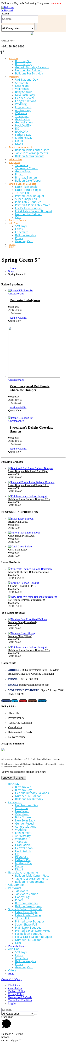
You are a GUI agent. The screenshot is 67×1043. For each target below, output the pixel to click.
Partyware (14, 162)
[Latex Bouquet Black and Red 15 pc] (37, 468)
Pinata (19, 174)
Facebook (6, 701)
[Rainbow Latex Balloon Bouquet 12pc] (37, 496)
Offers (12, 970)
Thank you (22, 116)
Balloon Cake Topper (28, 906)
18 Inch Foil (22, 193)
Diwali (19, 869)
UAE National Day (26, 79)
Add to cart (16, 313)
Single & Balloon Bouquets (22, 183)
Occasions (14, 76)
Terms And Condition (20, 722)
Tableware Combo (26, 168)
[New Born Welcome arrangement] (37, 596)
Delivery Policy (16, 736)
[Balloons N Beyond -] (8, 10)
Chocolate (21, 232)
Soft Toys (21, 226)
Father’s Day (23, 135)
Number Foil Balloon (28, 70)
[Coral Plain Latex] (37, 546)
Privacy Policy (16, 717)
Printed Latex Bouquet (29, 196)
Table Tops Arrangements (31, 153)
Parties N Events (17, 946)
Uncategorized (16, 293)
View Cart (7, 778)
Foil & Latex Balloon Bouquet (33, 211)
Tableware (21, 165)
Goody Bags (23, 171)
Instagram (32, 701)
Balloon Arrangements (29, 156)
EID (17, 128)
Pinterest (23, 701)
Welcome (21, 113)
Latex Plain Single (26, 187)
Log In (12, 1003)
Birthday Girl (23, 61)
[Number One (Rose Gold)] (37, 619)
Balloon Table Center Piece (32, 150)
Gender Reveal (24, 98)
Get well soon (24, 122)
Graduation (22, 119)
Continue (20, 778)
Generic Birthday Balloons (32, 67)
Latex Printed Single (28, 190)
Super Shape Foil (26, 199)
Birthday (13, 58)
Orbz (18, 943)
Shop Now (56, 3)
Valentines (22, 89)
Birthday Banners (26, 177)
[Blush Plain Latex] (37, 518)
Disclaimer (14, 985)
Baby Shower (23, 92)
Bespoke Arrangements (21, 147)
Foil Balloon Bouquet (28, 208)
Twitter (15, 701)
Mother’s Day (23, 138)
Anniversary (23, 110)
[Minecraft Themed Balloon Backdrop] (37, 569)
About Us (13, 713)
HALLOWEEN (23, 125)
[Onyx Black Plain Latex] (37, 532)
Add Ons (13, 223)
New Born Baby (25, 95)
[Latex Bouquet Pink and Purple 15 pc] (37, 482)
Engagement (23, 107)
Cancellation (15, 727)
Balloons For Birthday (29, 73)
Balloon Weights (25, 235)
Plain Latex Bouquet (28, 202)
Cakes (19, 229)
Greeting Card (24, 241)
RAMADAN (22, 131)
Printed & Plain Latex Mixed (33, 205)
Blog (11, 246)
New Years (22, 86)
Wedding (21, 104)
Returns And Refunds (20, 732)
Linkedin (42, 701)
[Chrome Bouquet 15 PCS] (37, 582)
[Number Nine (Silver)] (37, 633)
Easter (19, 141)
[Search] (36, 26)
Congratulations (25, 101)
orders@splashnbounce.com (34, 684)
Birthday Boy (23, 64)
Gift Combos (16, 885)
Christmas (21, 82)
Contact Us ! (11, 979)
